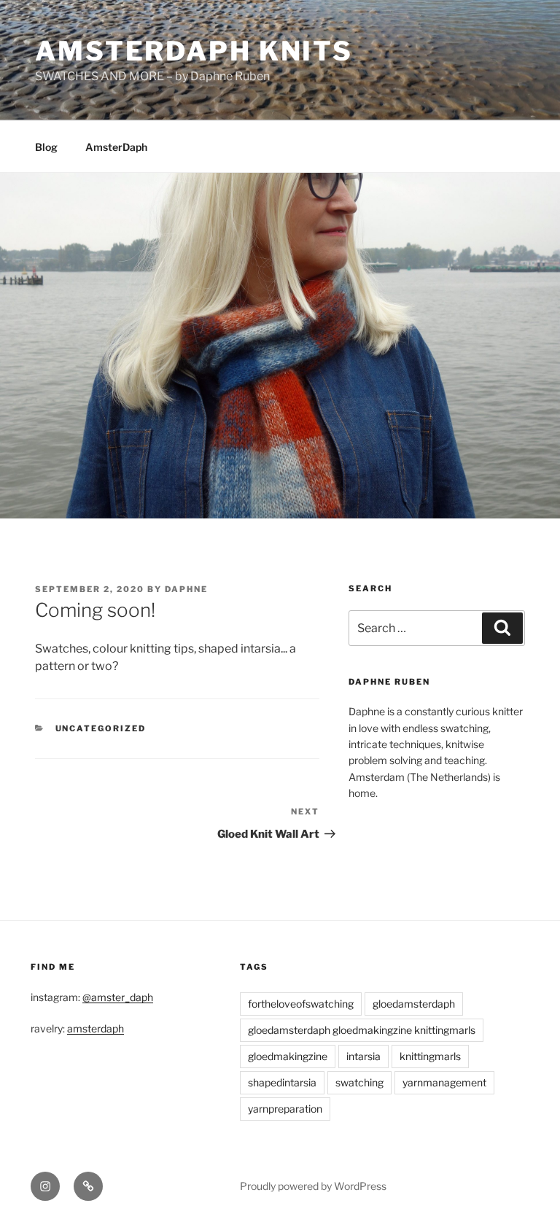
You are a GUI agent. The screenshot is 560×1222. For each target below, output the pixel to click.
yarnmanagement (444, 1082)
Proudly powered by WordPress (313, 1186)
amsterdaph (95, 1028)
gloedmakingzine (287, 1056)
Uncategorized (101, 728)
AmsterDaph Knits (194, 51)
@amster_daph (117, 997)
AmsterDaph (116, 147)
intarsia (363, 1056)
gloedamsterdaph (414, 1003)
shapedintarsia (282, 1082)
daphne (186, 589)
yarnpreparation (285, 1108)
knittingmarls (430, 1056)
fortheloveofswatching (301, 1003)
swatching (359, 1082)
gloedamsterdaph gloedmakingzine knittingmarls (361, 1030)
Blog (46, 147)
